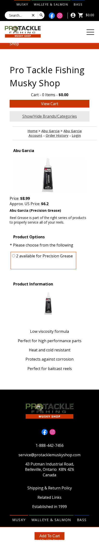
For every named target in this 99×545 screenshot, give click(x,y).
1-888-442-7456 (50, 445)
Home (32, 131)
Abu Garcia (50, 131)
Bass (78, 4)
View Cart (49, 103)
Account (35, 135)
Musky (22, 4)
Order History (57, 135)
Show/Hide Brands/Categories (49, 116)
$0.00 (89, 15)
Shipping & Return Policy (49, 488)
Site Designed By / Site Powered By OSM (49, 540)
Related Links (49, 497)
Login (76, 135)
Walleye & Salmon (51, 4)
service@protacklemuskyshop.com (49, 455)
